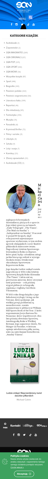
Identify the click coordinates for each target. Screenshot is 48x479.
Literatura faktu (13, 100)
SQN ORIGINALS (14, 57)
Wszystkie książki (14, 76)
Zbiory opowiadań (15, 158)
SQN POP (10, 62)
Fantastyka (11, 115)
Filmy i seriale (12, 134)
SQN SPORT (11, 67)
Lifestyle (10, 139)
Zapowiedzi (12, 47)
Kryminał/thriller (14, 129)
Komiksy (10, 153)
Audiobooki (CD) (14, 163)
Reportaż (10, 105)
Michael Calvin (24, 399)
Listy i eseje (11, 148)
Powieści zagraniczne (16, 95)
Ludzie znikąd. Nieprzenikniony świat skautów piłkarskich (24, 394)
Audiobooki (11, 42)
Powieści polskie (13, 91)
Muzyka (9, 119)
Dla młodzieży (13, 110)
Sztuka (9, 143)
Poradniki (10, 124)
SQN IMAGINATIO (14, 52)
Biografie (10, 86)
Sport (8, 81)
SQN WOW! (11, 71)
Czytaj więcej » (17, 467)
